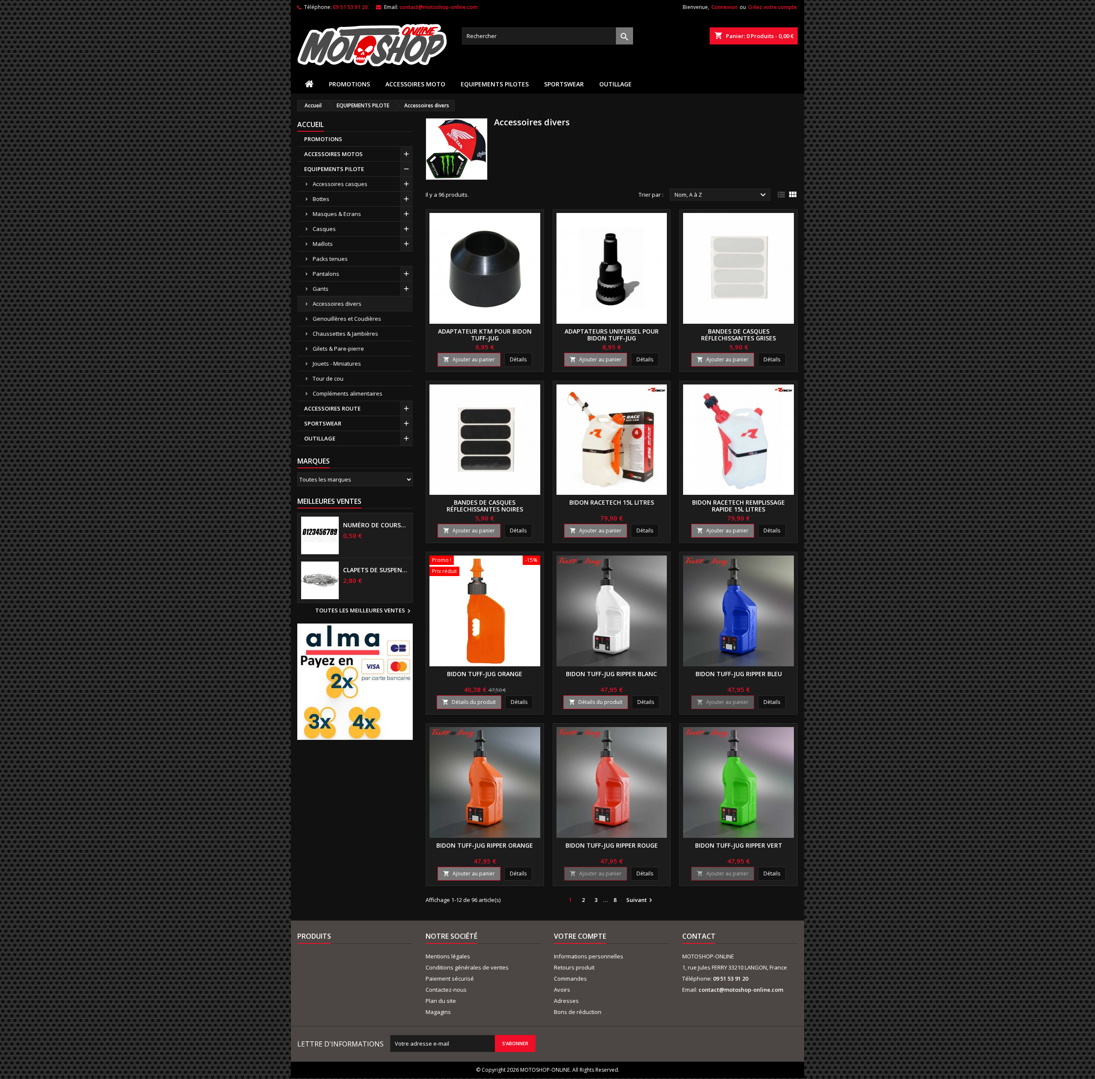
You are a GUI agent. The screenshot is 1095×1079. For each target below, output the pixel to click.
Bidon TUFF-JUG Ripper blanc (611, 674)
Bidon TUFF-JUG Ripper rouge (611, 845)
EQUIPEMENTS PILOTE (334, 169)
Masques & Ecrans (337, 214)
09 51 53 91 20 (350, 7)
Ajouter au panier (469, 359)
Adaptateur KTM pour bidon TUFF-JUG (485, 334)
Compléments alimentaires (347, 393)
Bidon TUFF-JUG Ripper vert (738, 845)
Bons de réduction (577, 1012)
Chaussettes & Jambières (345, 333)
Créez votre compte (772, 7)
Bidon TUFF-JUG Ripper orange (484, 845)
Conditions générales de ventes (467, 967)
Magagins (438, 1012)
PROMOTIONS (349, 84)
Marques (313, 461)
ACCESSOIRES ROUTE (332, 408)
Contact (699, 936)
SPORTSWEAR (564, 84)
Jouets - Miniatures (337, 363)
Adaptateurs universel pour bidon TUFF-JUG (612, 334)
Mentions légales (448, 956)
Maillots (323, 244)
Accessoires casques (340, 184)
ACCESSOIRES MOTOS (333, 154)
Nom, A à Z (721, 195)
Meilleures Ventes (329, 501)
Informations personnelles (588, 956)
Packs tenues (330, 259)
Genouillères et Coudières (347, 318)
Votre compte (580, 936)
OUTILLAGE (615, 84)
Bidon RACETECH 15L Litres (611, 502)
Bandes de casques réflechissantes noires (485, 505)
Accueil (310, 124)
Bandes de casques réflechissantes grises (738, 334)
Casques (324, 229)
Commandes (570, 978)
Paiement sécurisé (450, 978)
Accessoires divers (337, 303)
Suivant (640, 900)
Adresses (566, 1001)
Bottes (321, 199)
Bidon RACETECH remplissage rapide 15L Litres (738, 505)
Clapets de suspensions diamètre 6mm (376, 570)
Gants (320, 289)
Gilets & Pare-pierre (338, 348)
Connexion (724, 7)
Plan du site (441, 1001)
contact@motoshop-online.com (439, 7)
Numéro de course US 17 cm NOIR (376, 525)
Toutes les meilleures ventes (364, 611)
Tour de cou (328, 378)
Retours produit (574, 967)
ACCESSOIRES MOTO (415, 84)
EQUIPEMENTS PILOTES (495, 84)
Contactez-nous (446, 989)
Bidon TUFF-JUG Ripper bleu (738, 674)
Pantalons (326, 274)
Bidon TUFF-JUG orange (484, 674)
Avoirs (562, 989)
